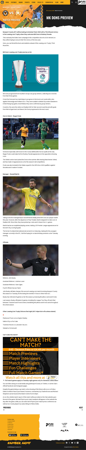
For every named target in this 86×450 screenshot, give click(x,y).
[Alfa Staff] (64, 430)
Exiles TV (40, 2)
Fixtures (14, 2)
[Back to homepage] (2, 2)
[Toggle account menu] (76, 2)
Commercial (49, 2)
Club (56, 2)
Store (33, 2)
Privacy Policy (10, 426)
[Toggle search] (72, 2)
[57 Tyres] (79, 425)
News (7, 2)
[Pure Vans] (82, 2)
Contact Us (10, 422)
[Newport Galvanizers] (64, 425)
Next (81, 407)
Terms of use (10, 427)
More (61, 2)
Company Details (11, 421)
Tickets (27, 2)
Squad (21, 2)
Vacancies (10, 429)
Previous (6, 407)
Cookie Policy (10, 424)
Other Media (75, 447)
